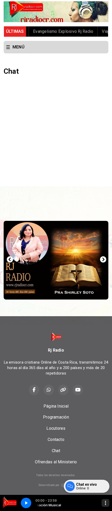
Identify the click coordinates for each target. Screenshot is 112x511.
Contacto (56, 439)
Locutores (55, 428)
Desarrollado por (49, 485)
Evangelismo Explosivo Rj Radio (56, 31)
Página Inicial (56, 406)
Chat (56, 450)
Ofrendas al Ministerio (56, 461)
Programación (56, 417)
